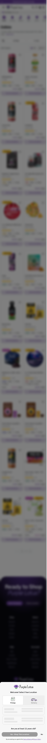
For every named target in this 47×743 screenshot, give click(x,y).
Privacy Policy (37, 739)
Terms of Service (27, 739)
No (42, 734)
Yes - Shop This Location (19, 734)
